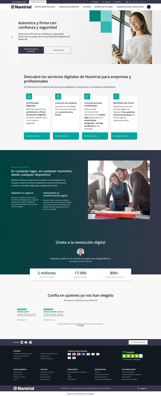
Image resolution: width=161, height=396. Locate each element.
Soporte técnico (45, 356)
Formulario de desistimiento (21, 356)
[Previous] (12, 37)
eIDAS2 (70, 377)
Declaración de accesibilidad (129, 379)
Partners (15, 379)
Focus (96, 2)
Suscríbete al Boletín (139, 342)
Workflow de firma (104, 7)
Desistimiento (17, 358)
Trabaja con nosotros (19, 377)
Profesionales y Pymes (38, 2)
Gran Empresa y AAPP (19, 2)
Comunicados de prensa (47, 372)
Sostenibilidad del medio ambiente (77, 372)
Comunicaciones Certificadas (130, 7)
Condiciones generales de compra (22, 353)
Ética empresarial (45, 377)
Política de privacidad (128, 372)
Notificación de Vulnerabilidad (103, 379)
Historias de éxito (45, 379)
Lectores (87, 7)
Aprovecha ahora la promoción (14, 50)
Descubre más (41, 50)
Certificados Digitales (45, 7)
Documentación (126, 377)
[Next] (149, 37)
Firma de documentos (69, 7)
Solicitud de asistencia (47, 358)
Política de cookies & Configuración (131, 374)
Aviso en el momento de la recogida (81, 394)
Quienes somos (17, 372)
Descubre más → (33, 136)
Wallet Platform (72, 379)
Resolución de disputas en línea (49, 353)
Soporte (107, 2)
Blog (69, 374)
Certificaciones (45, 374)
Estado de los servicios (101, 377)
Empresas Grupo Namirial (102, 374)
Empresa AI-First (17, 374)
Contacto (97, 372)
